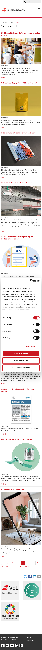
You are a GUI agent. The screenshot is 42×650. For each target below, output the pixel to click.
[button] (25, 576)
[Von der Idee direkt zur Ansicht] (21, 518)
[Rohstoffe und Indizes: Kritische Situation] (21, 201)
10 (7, 566)
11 (11, 566)
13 (20, 566)
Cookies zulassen (21, 353)
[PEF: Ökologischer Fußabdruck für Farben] (21, 457)
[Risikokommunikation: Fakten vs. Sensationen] (21, 151)
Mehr (3, 77)
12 (15, 566)
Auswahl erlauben (21, 360)
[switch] (36, 324)
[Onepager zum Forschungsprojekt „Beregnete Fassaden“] (21, 409)
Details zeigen (30, 346)
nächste (26, 566)
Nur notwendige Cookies (21, 367)
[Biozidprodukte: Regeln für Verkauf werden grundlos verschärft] (21, 51)
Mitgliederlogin (34, 2)
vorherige (5, 563)
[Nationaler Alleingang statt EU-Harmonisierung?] (21, 101)
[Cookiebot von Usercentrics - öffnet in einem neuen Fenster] (30, 280)
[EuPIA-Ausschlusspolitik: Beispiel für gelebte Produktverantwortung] (21, 257)
